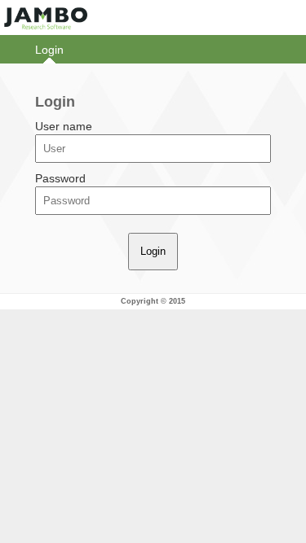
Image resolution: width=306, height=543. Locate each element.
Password (60, 178)
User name (63, 126)
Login (49, 49)
